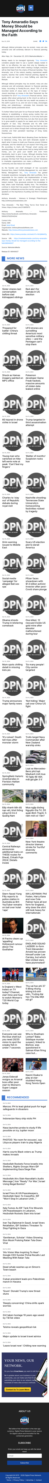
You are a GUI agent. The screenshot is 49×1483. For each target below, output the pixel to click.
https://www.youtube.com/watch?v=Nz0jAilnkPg (28, 234)
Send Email (10, 225)
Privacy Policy (18, 1480)
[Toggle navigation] (30, 8)
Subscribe (24, 1463)
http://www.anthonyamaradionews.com (23, 230)
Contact (39, 1480)
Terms (8, 1480)
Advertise (29, 1480)
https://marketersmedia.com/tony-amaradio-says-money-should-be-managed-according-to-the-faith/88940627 (24, 240)
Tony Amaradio (41, 60)
